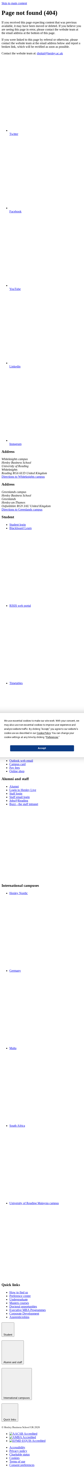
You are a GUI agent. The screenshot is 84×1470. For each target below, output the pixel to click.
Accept (42, 748)
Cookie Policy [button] (44, 733)
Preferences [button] (52, 737)
